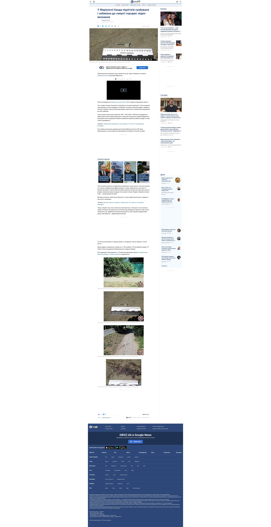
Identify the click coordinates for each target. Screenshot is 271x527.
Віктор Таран (164, 233)
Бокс (129, 461)
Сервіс (132, 470)
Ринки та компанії (109, 479)
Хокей (122, 461)
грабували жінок (102, 75)
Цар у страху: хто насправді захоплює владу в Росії (167, 189)
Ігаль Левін (164, 183)
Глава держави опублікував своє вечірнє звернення (170, 120)
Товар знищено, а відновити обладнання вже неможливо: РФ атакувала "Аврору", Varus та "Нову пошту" (167, 56)
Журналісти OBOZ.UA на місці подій (160, 428)
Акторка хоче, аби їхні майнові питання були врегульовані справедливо (170, 34)
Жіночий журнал (136, 488)
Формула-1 (137, 461)
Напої (114, 474)
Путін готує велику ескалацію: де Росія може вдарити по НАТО (169, 248)
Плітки (113, 488)
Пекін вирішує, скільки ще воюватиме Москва (169, 230)
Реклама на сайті (109, 428)
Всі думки (164, 266)
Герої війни (117, 5)
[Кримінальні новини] (128, 418)
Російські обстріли (151, 5)
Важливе (163, 9)
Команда (123, 426)
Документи (123, 428)
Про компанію (108, 426)
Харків (112, 457)
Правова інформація (141, 426)
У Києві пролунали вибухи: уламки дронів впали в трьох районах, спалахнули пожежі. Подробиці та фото (170, 129)
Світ (115, 452)
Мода (127, 488)
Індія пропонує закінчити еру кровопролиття (170, 145)
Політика (104, 452)
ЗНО (138, 465)
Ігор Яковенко (164, 252)
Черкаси (136, 457)
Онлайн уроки (123, 465)
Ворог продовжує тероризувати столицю (169, 133)
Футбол (106, 461)
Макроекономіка (120, 479)
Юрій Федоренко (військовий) (167, 192)
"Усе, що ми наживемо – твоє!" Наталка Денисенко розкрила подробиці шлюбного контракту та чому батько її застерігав (170, 29)
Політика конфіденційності (158, 426)
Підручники (113, 465)
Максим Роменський (166, 242)
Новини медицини (109, 483)
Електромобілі (117, 470)
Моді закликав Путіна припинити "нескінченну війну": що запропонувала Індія (170, 141)
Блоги (152, 452)
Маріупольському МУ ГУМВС (120, 102)
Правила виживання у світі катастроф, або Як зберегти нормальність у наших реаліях (168, 239)
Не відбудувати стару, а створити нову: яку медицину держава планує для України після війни (168, 200)
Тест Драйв (107, 470)
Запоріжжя (120, 457)
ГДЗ (106, 465)
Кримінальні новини (106, 20)
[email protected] (106, 516)
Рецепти (107, 474)
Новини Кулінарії (123, 474)
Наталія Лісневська (165, 204)
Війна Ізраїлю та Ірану (135, 5)
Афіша (106, 488)
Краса (120, 488)
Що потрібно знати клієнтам (167, 60)
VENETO (144, 5)
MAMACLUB (120, 483)
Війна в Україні (125, 5)
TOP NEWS (163, 95)
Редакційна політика (106, 417)
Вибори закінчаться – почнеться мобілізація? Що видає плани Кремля (167, 179)
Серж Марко (164, 261)
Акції (126, 470)
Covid (128, 483)
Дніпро (128, 457)
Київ (106, 457)
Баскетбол (115, 461)
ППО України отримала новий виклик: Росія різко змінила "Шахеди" (168, 258)
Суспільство (167, 452)
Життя (128, 452)
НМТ (144, 465)
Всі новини (179, 452)
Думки (162, 174)
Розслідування (143, 452)
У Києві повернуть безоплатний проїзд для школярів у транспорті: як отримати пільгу (167, 42)
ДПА (132, 465)
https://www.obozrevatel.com (136, 494)
